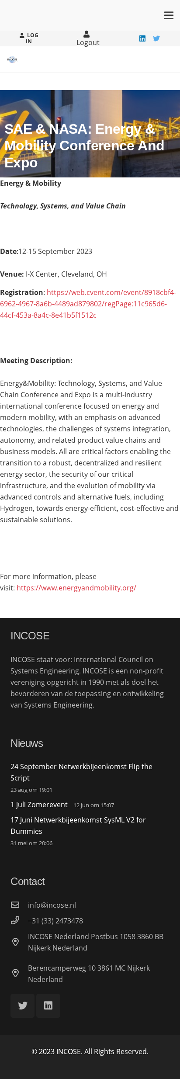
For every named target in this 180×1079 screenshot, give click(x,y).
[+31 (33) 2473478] (19, 920)
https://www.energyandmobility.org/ (76, 588)
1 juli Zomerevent (39, 804)
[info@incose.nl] (19, 905)
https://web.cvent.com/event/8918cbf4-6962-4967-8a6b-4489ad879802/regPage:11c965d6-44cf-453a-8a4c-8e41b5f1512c (88, 304)
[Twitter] (156, 38)
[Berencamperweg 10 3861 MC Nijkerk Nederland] (19, 973)
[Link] (12, 59)
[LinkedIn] (142, 38)
